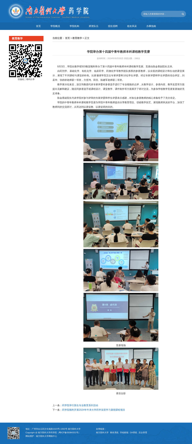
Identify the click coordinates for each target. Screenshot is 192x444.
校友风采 (132, 26)
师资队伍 (93, 26)
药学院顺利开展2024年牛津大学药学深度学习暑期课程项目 (93, 410)
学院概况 (55, 26)
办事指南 (151, 26)
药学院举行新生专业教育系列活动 (80, 405)
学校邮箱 (124, 432)
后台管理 (143, 432)
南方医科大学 (102, 432)
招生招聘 (113, 26)
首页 (38, 26)
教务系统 (114, 432)
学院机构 (74, 26)
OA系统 (133, 432)
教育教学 (77, 38)
